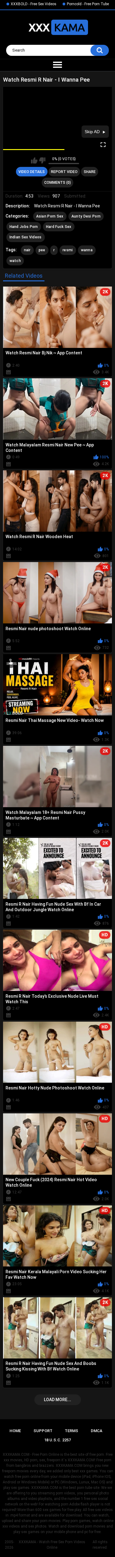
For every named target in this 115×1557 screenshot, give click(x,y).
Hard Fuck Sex (58, 227)
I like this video (34, 160)
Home (15, 1430)
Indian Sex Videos (26, 237)
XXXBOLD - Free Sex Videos (33, 4)
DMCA (96, 1430)
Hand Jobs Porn (24, 227)
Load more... (57, 1399)
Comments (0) (57, 182)
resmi (68, 250)
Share (90, 172)
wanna (87, 250)
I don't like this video (42, 160)
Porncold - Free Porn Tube (88, 4)
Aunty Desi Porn (86, 216)
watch (15, 261)
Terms (71, 1430)
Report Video (64, 172)
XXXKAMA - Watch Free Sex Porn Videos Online (52, 1545)
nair (27, 250)
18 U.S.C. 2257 (57, 1440)
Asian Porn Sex (49, 216)
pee (42, 250)
